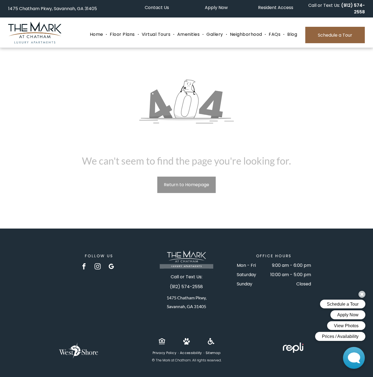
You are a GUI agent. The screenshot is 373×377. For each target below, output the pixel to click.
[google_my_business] (111, 267)
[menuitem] (97, 34)
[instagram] (97, 267)
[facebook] (84, 267)
